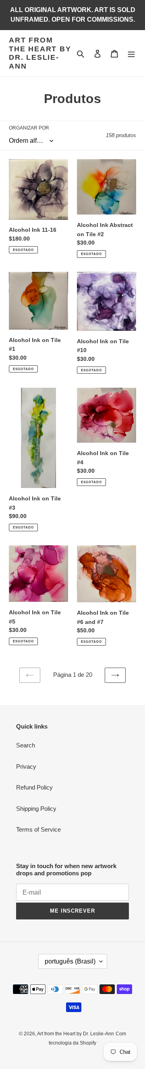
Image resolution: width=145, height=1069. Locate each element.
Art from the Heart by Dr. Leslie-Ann (40, 53)
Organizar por (29, 128)
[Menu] (131, 53)
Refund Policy (34, 787)
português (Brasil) (70, 961)
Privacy (26, 766)
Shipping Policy (36, 808)
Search (25, 745)
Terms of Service (38, 829)
